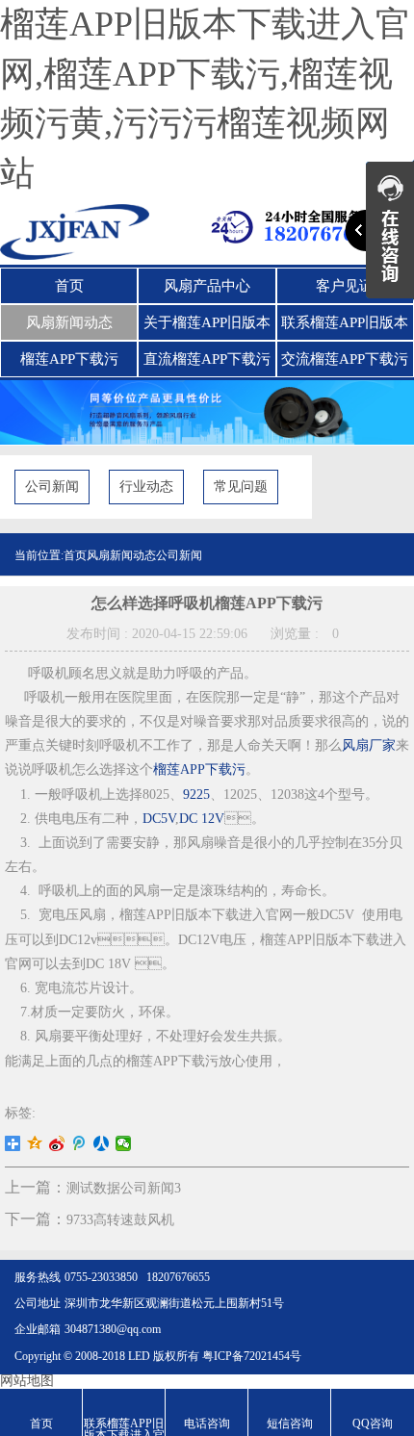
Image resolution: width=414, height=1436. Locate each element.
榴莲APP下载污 (69, 359)
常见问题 (241, 486)
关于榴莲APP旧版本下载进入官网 (207, 327)
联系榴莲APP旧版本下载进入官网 (344, 327)
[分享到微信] (124, 1143)
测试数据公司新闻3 (123, 1188)
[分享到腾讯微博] (79, 1143)
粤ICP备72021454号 (251, 1356)
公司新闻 (52, 486)
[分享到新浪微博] (57, 1143)
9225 (196, 794)
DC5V (158, 818)
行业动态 (146, 486)
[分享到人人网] (101, 1143)
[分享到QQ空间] (35, 1143)
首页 (69, 286)
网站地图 (27, 1380)
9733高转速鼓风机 (120, 1220)
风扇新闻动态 (69, 322)
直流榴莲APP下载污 (207, 359)
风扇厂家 (369, 745)
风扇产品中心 (207, 286)
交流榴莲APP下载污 (344, 359)
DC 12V (201, 818)
